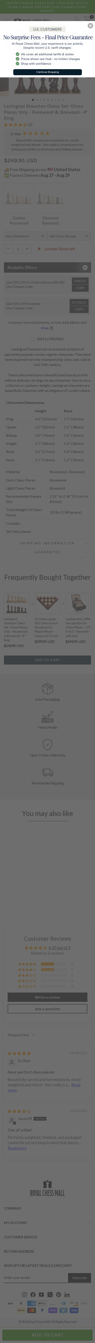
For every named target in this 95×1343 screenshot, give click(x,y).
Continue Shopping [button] (47, 72)
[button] (90, 25)
